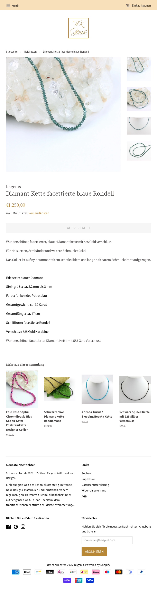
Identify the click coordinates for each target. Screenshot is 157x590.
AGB (84, 496)
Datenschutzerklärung (95, 485)
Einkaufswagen (141, 5)
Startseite (12, 51)
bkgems (79, 565)
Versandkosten (39, 213)
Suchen (86, 473)
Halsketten (30, 51)
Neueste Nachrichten (21, 465)
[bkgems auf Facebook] (8, 527)
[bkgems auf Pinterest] (15, 527)
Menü (15, 6)
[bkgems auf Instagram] (23, 527)
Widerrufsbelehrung (94, 490)
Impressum (88, 479)
